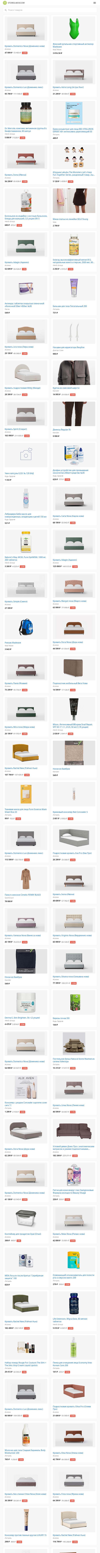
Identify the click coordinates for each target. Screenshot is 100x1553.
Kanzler (56, 391)
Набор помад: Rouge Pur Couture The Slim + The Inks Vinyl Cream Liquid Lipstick (25, 1364)
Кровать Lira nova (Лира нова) (19, 347)
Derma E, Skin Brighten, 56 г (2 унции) (22, 1017)
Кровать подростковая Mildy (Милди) (22, 388)
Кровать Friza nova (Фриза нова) (68, 1494)
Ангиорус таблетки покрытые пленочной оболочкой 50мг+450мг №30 (24, 304)
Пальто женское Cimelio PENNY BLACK (23, 894)
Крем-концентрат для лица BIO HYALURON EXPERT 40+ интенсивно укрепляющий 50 (73, 130)
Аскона (8, 49)
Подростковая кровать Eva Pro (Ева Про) (72, 853)
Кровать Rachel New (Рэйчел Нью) (21, 768)
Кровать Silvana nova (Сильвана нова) (71, 976)
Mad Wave (57, 49)
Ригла (7, 309)
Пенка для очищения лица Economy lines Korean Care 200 (72, 1364)
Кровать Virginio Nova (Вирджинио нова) (72, 935)
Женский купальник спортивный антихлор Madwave (73, 45)
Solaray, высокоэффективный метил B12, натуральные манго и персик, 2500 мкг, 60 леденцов (73, 261)
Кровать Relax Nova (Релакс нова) (69, 1234)
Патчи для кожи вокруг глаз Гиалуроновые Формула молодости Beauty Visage (73, 1191)
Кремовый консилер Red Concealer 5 (70, 812)
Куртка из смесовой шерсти (66, 388)
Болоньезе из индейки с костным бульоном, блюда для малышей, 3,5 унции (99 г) (26, 217)
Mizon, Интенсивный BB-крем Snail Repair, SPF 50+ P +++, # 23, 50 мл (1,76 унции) (72, 725)
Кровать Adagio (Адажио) (17, 262)
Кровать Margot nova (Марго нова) (69, 601)
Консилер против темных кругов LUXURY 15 (25, 1535)
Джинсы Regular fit (62, 429)
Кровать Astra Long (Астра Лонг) (68, 87)
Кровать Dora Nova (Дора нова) (68, 642)
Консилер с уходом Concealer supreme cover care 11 (26, 1104)
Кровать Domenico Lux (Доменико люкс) (24, 87)
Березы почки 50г (61, 1018)
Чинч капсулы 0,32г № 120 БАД (19, 473)
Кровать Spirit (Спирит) (16, 429)
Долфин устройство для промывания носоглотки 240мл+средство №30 (70, 471)
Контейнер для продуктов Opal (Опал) (23, 1234)
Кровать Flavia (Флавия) (16, 683)
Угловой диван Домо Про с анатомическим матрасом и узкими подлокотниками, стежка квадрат (73, 1147)
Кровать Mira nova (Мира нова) (20, 727)
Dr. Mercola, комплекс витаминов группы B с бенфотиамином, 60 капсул (26, 129)
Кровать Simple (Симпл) (16, 601)
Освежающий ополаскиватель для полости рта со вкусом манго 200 (73, 1276)
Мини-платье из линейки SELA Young (70, 219)
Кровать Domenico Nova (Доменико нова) (25, 46)
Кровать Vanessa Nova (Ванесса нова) (23, 935)
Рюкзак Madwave (13, 642)
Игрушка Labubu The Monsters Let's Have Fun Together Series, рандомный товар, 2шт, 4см (74, 173)
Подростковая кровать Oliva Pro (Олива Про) (72, 1407)
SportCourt (9, 898)
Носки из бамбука (61, 769)
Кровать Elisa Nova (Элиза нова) (68, 1453)
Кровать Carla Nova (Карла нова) (68, 516)
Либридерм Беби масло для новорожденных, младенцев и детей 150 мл (25, 515)
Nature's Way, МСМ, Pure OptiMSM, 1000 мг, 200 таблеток (25, 558)
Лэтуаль (56, 134)
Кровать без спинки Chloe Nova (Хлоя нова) (25, 1494)
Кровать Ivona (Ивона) (15, 175)
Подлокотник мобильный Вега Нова (70, 683)
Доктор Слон (58, 350)
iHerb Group (10, 134)
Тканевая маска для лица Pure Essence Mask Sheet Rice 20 (26, 810)
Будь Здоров (10, 476)
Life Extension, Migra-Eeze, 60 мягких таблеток (70, 1320)
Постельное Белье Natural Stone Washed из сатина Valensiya (74, 1060)
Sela (54, 222)
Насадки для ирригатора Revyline (68, 347)
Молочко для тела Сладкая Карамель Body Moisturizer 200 (25, 1451)
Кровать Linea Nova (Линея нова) (68, 1105)
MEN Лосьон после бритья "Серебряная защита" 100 (24, 1277)
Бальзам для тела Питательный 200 (70, 306)
